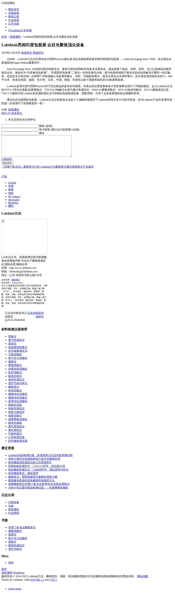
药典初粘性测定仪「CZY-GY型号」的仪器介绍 (36, 466)
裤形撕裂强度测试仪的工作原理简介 (30, 462)
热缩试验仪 (15, 390)
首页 (4, 36)
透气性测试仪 (16, 340)
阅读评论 (38, 52)
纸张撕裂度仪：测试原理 (23, 473)
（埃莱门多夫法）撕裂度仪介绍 (20, 166)
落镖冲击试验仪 (17, 397)
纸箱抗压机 (15, 404)
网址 (42, 133)
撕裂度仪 (16, 280)
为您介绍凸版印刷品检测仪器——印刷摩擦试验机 (38, 487)
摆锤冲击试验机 (17, 394)
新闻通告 (15, 36)
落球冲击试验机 (17, 401)
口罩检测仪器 (16, 437)
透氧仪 (12, 336)
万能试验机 (15, 354)
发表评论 (26, 52)
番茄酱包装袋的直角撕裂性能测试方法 (31, 480)
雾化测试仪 (15, 430)
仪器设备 (13, 12)
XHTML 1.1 (37, 579)
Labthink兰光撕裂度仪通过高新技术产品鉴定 (67, 166)
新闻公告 (13, 16)
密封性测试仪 (16, 379)
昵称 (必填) (45, 125)
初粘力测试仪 (16, 412)
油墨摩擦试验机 (17, 419)
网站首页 (13, 9)
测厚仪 (12, 361)
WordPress (19, 572)
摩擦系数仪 (15, 365)
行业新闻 (13, 20)
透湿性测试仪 (16, 545)
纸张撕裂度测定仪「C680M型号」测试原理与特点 (38, 469)
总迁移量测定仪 (17, 350)
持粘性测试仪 (16, 408)
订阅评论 (6, 159)
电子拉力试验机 (17, 358)
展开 (4, 569)
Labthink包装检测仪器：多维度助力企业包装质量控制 (40, 455)
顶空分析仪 (15, 549)
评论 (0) (6, 113)
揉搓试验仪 (15, 415)
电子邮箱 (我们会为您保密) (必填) (59, 129)
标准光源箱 (15, 422)
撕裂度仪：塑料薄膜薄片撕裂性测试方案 (32, 476)
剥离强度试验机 (17, 368)
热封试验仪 (15, 372)
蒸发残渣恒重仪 (17, 347)
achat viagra (14, 588)
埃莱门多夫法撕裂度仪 (22, 527)
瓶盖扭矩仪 (15, 376)
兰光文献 (13, 23)
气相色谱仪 (15, 433)
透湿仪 (12, 343)
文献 (11, 505)
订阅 (4, 176)
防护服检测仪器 (17, 440)
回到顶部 (6, 572)
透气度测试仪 (16, 426)
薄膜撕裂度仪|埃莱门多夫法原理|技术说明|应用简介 (39, 484)
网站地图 (142, 576)
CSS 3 (53, 579)
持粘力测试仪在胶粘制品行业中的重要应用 (34, 458)
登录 (11, 562)
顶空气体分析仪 (17, 383)
